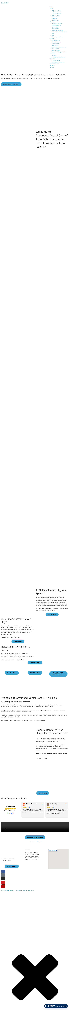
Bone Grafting (55, 45)
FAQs (53, 33)
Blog (53, 35)
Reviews (52, 65)
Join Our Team (55, 28)
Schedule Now (4, 3)
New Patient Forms (56, 25)
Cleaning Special (56, 60)
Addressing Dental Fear (57, 30)
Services (52, 38)
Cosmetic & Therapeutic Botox (59, 52)
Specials (52, 58)
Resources (52, 22)
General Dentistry (56, 40)
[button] (58, 674)
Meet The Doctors (56, 10)
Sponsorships (55, 27)
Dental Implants (55, 43)
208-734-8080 (5, 2)
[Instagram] (3, 878)
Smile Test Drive (56, 50)
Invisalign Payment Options (58, 57)
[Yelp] (3, 886)
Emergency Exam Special (58, 62)
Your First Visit (55, 20)
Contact (52, 67)
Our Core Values (56, 17)
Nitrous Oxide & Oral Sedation (59, 47)
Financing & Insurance (57, 23)
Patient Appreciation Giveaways (59, 32)
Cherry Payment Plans (57, 37)
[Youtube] (3, 882)
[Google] (3, 875)
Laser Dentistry (55, 48)
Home (51, 7)
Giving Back (54, 18)
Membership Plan (54, 63)
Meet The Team (55, 15)
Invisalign (52, 53)
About (51, 8)
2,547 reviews (13, 811)
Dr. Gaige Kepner (57, 13)
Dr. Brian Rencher (57, 12)
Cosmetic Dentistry (56, 42)
